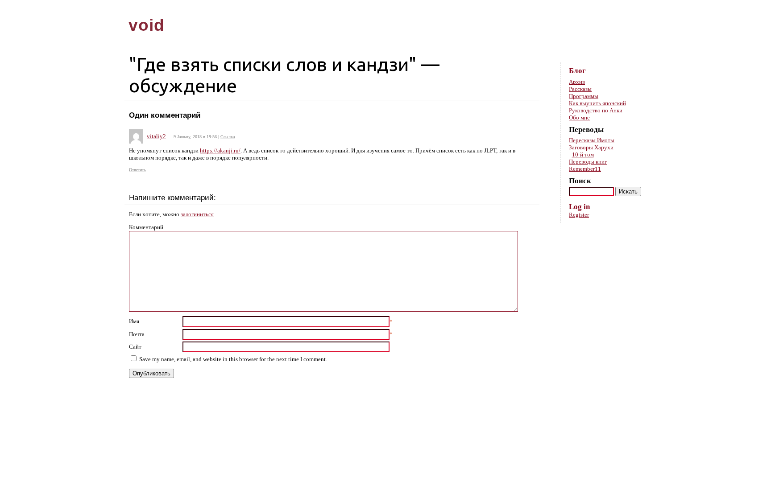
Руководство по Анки (595, 110)
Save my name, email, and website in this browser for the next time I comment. (233, 359)
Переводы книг (588, 161)
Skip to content (632, 9)
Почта (137, 334)
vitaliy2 (156, 136)
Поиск (580, 181)
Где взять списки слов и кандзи (273, 64)
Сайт (135, 346)
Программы (583, 96)
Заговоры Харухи (591, 147)
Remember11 (585, 168)
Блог (577, 70)
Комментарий (146, 227)
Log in (579, 206)
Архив (577, 81)
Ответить (137, 169)
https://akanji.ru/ (220, 150)
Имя (134, 321)
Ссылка (227, 136)
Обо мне (579, 117)
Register (579, 214)
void (146, 25)
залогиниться (197, 214)
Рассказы (580, 89)
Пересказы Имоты (591, 140)
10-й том (583, 154)
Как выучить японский (597, 103)
